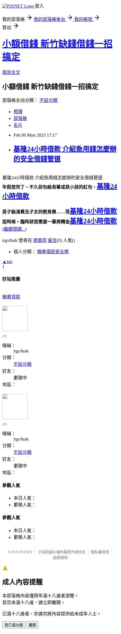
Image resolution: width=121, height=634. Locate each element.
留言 (52, 240)
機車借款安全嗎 (53, 251)
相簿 (18, 111)
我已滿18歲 (14, 625)
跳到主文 (11, 72)
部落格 (20, 118)
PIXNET (26, 552)
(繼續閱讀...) (14, 229)
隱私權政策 (100, 552)
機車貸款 (11, 296)
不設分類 (48, 100)
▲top (7, 261)
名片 (18, 125)
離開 (32, 625)
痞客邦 (40, 240)
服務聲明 (60, 558)
